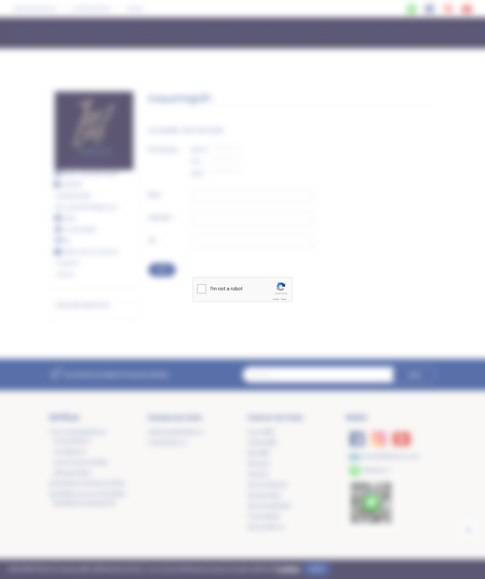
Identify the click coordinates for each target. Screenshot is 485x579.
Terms (283, 299)
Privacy (276, 299)
